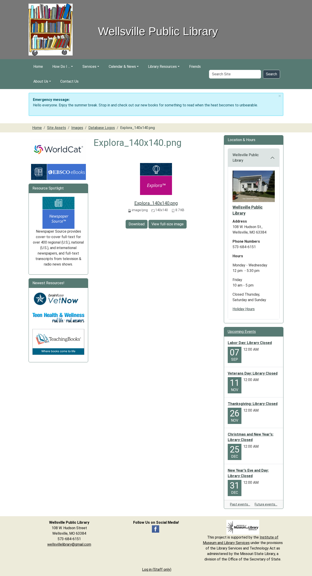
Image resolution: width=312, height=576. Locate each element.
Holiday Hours (244, 309)
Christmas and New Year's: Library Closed (250, 437)
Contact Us (69, 81)
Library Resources (162, 66)
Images (77, 128)
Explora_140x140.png (156, 203)
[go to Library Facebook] (155, 528)
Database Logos (101, 128)
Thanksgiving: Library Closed (253, 404)
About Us (40, 81)
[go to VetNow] (58, 299)
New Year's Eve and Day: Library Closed (248, 473)
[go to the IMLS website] (242, 527)
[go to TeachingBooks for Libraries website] (58, 341)
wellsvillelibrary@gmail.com (69, 544)
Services (89, 66)
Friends (195, 66)
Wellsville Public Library (246, 158)
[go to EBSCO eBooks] (58, 171)
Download (137, 224)
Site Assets (56, 128)
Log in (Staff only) (156, 569)
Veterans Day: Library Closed (253, 373)
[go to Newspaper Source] (58, 212)
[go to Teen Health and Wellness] (58, 317)
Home (38, 66)
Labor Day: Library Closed (250, 343)
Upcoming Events (242, 331)
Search (271, 74)
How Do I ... (61, 66)
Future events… (266, 504)
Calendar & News (122, 66)
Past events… (240, 504)
